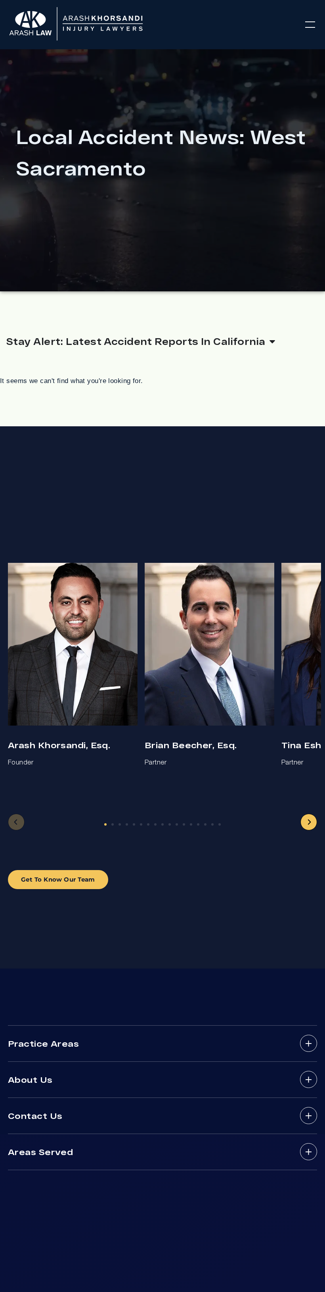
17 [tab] (219, 824)
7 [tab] (148, 824)
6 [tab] (141, 824)
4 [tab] (127, 824)
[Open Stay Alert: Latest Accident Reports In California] (272, 341)
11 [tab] (177, 824)
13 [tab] (191, 824)
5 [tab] (134, 824)
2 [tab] (112, 824)
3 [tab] (120, 824)
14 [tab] (198, 824)
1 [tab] (105, 824)
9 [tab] (162, 824)
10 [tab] (169, 824)
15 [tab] (205, 824)
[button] (310, 25)
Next (308, 822)
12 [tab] (184, 824)
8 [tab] (155, 824)
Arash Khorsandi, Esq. (59, 745)
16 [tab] (212, 824)
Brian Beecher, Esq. (191, 745)
